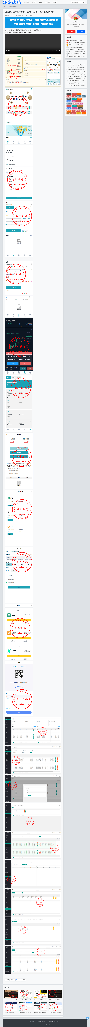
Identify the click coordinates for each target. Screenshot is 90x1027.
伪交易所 (80, 103)
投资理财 (26, 2)
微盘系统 (78, 96)
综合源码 (47, 2)
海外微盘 (69, 108)
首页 (6, 6)
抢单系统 (74, 105)
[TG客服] (87, 1018)
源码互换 (55, 2)
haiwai (7, 15)
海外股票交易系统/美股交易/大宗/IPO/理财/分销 (79, 67)
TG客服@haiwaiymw (40, 1021)
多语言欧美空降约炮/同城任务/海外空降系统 (78, 85)
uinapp (68, 113)
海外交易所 (75, 108)
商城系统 (69, 110)
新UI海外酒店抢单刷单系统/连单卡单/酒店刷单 (78, 78)
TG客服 (71, 31)
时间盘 (74, 101)
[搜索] (83, 2)
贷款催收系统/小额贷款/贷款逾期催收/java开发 (79, 53)
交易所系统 (69, 103)
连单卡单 (69, 98)
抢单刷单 (34, 2)
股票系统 (78, 110)
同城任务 (73, 113)
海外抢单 (69, 96)
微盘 (73, 110)
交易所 (7, 979)
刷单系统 (74, 93)
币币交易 (12, 979)
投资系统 (75, 103)
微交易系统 (80, 105)
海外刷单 (69, 105)
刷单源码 (78, 101)
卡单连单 (83, 110)
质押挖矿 (23, 979)
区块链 (40, 2)
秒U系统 (80, 108)
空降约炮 (79, 113)
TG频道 (81, 31)
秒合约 (17, 979)
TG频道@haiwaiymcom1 (53, 1021)
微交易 (74, 96)
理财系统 (79, 98)
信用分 (84, 113)
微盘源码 (69, 101)
